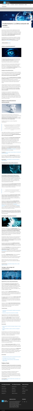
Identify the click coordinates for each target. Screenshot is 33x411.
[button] (30, 4)
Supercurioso (13, 391)
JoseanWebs (23, 391)
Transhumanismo (4, 6)
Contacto (23, 388)
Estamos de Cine (14, 386)
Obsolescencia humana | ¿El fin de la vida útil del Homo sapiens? (11, 356)
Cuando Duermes (4, 391)
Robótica (26, 4)
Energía (8, 4)
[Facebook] (23, 401)
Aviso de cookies (24, 386)
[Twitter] (26, 401)
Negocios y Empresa (14, 393)
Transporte (12, 4)
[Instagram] (24, 401)
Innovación (16, 4)
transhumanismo (8, 40)
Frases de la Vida (4, 388)
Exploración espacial (21, 4)
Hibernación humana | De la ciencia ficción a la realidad (10, 312)
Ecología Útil (13, 388)
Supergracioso (3, 393)
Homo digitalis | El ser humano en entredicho (8, 358)
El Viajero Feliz (3, 386)
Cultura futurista (4, 4)
